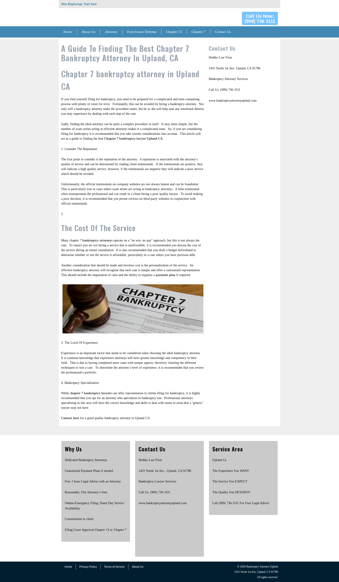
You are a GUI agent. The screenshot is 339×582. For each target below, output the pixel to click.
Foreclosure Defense (142, 32)
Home (67, 32)
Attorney (111, 32)
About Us (88, 32)
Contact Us (223, 32)
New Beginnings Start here (79, 4)
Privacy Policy (88, 566)
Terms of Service (114, 566)
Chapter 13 (174, 32)
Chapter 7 (198, 32)
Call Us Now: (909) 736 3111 (259, 19)
